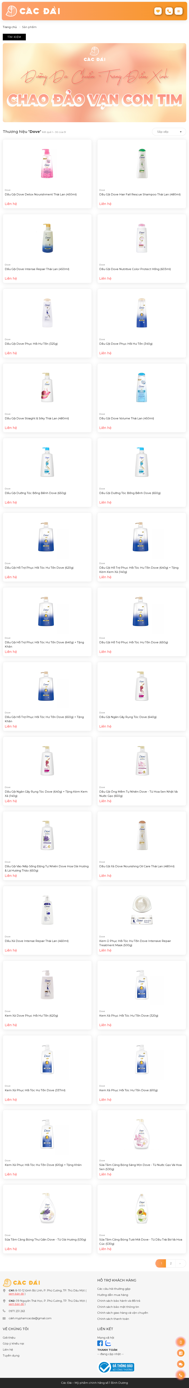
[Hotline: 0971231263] (180, 1342)
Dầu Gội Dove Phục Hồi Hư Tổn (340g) (126, 343)
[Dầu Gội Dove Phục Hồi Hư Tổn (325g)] (47, 312)
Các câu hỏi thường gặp (113, 1288)
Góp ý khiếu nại (13, 1343)
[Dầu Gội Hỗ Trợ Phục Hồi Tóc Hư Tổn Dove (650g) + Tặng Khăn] (47, 686)
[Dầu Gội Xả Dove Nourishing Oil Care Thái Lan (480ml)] (142, 835)
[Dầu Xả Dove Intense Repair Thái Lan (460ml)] (47, 910)
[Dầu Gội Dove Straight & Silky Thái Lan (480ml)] (47, 387)
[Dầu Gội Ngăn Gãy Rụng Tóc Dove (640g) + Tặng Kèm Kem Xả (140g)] (47, 760)
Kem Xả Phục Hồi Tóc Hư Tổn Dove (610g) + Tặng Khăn (43, 1165)
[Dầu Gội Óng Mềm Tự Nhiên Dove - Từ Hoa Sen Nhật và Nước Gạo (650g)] (142, 760)
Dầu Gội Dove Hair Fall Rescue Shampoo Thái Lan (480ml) (140, 194)
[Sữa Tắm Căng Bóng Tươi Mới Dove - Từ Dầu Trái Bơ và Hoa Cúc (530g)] (142, 1208)
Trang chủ (10, 27)
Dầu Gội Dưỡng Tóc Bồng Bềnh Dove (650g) (35, 493)
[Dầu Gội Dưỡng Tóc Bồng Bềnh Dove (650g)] (47, 462)
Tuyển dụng (11, 1355)
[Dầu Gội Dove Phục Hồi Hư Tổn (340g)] (142, 312)
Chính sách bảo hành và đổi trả (118, 1300)
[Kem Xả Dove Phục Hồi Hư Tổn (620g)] (47, 984)
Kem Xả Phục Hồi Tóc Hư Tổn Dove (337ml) (35, 1090)
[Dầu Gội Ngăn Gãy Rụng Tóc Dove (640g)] (142, 686)
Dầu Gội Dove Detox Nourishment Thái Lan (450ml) (41, 194)
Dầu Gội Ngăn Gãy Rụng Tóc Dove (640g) (128, 717)
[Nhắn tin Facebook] (180, 1353)
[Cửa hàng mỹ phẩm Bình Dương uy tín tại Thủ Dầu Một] (49, 11)
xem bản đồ (16, 1293)
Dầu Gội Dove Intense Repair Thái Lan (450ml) (37, 269)
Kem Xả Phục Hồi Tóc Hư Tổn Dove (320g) (128, 1015)
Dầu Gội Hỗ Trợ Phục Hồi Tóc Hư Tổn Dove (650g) (133, 642)
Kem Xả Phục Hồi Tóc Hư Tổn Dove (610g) (128, 1090)
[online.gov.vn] (115, 1367)
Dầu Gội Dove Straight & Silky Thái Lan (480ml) (37, 418)
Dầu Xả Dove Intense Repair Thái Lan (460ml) (37, 941)
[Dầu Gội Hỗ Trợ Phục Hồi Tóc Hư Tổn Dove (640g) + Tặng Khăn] (47, 611)
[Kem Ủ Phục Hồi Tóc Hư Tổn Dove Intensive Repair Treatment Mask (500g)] (142, 910)
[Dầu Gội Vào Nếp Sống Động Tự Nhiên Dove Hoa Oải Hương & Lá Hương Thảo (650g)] (47, 835)
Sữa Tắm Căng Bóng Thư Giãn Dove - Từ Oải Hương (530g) (45, 1239)
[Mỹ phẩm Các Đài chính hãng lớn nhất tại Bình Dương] (21, 1282)
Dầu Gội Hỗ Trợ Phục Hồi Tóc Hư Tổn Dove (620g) (39, 567)
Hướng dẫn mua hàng (112, 1295)
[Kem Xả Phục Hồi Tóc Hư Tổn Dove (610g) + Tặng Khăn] (47, 1133)
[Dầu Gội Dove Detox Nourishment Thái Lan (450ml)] (47, 163)
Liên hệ (8, 1349)
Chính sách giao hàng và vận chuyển (122, 1312)
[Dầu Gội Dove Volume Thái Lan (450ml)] (142, 387)
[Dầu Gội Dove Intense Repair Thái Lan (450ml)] (47, 238)
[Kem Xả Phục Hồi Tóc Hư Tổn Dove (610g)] (142, 1059)
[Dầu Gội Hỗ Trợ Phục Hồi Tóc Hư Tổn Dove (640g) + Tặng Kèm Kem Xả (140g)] (142, 536)
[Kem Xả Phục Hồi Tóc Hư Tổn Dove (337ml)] (47, 1059)
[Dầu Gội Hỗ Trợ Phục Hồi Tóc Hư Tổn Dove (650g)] (142, 611)
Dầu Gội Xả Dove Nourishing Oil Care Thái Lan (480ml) (137, 866)
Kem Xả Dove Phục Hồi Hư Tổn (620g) (31, 1015)
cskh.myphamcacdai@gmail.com (30, 1318)
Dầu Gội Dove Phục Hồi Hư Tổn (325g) (31, 343)
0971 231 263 (17, 1311)
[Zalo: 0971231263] (180, 1364)
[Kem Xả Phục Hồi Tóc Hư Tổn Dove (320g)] (142, 984)
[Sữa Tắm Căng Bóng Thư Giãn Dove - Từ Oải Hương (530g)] (47, 1208)
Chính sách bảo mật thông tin (118, 1307)
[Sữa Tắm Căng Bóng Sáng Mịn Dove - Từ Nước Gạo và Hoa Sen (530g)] (142, 1133)
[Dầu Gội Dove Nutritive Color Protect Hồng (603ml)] (142, 238)
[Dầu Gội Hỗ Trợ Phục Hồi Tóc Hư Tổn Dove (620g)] (47, 536)
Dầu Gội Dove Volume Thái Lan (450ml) (126, 418)
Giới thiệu (9, 1337)
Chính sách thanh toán (113, 1319)
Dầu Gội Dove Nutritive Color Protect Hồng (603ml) (135, 269)
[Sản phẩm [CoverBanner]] (94, 82)
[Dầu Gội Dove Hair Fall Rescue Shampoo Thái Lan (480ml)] (142, 163)
